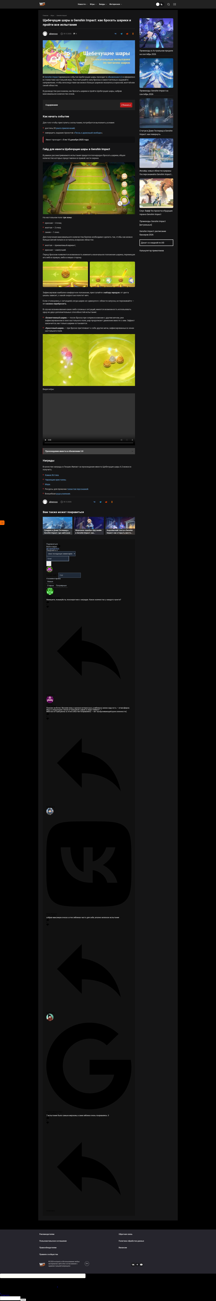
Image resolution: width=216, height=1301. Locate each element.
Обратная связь (125, 1234)
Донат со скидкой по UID (152, 243)
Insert (23, 1300)
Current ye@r (52, 575)
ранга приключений (65, 128)
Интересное (114, 4)
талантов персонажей (77, 489)
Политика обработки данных (131, 1241)
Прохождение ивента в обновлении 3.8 (64, 451)
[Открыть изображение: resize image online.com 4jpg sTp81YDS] (112, 274)
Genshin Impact (62, 15)
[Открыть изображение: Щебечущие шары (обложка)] (89, 57)
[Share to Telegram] (121, 34)
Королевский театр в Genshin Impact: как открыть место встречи (120, 532)
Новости (82, 4)
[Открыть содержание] (175, 4)
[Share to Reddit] (127, 34)
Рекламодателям (46, 1234)
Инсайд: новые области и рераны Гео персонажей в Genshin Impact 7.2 (155, 174)
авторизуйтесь (52, 548)
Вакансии (123, 1248)
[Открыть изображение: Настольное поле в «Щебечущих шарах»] (89, 188)
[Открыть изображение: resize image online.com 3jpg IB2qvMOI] (65, 274)
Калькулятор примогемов (152, 250)
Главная (45, 15)
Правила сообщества (48, 1254)
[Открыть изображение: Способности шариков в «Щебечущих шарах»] (89, 360)
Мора (47, 484)
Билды (102, 4)
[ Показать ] (126, 105)
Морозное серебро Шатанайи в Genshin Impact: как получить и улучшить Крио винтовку (88, 532)
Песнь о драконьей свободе (88, 133)
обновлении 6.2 (115, 77)
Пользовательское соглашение (53, 1241)
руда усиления (63, 493)
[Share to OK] (133, 34)
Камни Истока (52, 475)
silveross (53, 34)
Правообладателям (47, 1248)
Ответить (5, 1295)
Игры (92, 4)
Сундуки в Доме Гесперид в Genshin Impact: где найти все (57, 531)
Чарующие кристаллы (55, 480)
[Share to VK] (115, 34)
